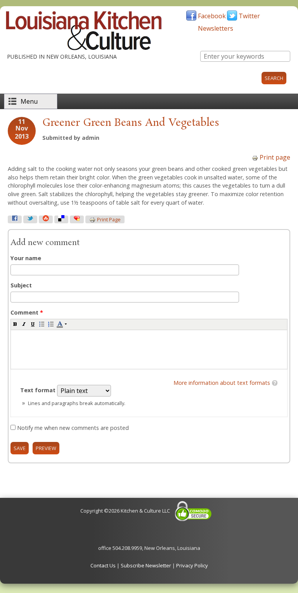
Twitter (249, 16)
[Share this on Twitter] (30, 219)
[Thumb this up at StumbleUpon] (46, 219)
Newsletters (215, 28)
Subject (21, 285)
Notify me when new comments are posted (73, 427)
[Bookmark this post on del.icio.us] (61, 219)
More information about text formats (221, 382)
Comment (26, 312)
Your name (25, 258)
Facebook (212, 16)
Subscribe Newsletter (146, 565)
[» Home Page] (84, 48)
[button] (15, 324)
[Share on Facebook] (15, 219)
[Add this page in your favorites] (77, 219)
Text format (38, 390)
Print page (275, 157)
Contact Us (103, 565)
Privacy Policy (192, 565)
